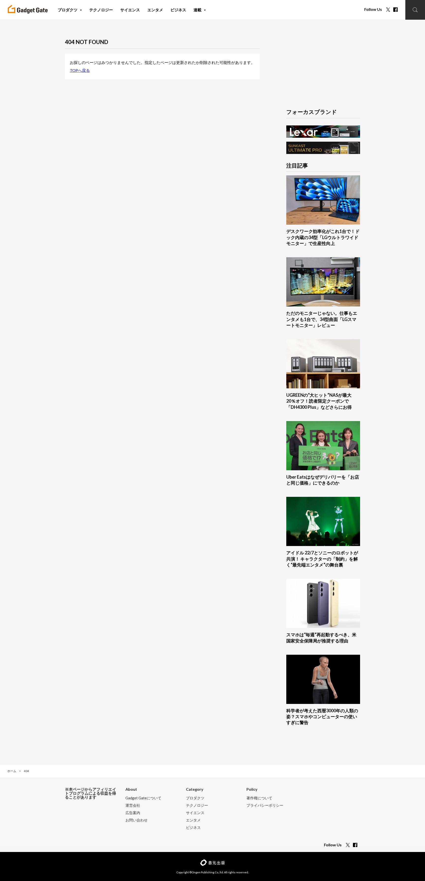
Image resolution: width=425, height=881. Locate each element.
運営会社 (132, 805)
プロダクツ (195, 798)
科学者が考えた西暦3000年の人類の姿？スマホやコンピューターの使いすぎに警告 (322, 716)
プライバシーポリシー (264, 805)
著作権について (259, 798)
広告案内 (132, 813)
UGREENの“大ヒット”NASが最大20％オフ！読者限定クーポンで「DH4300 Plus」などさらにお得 (319, 401)
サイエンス (195, 813)
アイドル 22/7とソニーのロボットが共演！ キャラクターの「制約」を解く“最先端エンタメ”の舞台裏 (322, 558)
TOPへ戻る (80, 70)
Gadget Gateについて (143, 798)
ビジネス (193, 827)
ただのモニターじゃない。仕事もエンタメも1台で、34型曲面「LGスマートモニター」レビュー (321, 319)
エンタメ (193, 820)
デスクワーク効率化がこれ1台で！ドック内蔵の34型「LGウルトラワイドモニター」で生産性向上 (323, 237)
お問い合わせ (136, 820)
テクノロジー (197, 805)
